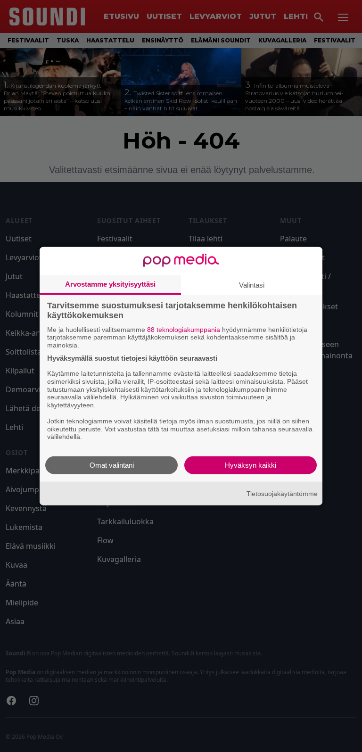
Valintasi (251, 285)
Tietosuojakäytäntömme (282, 493)
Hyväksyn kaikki (250, 465)
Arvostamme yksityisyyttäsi (110, 284)
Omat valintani (112, 465)
